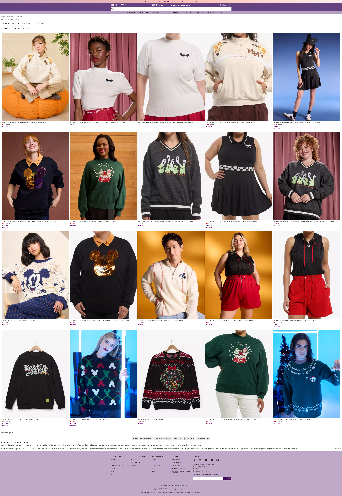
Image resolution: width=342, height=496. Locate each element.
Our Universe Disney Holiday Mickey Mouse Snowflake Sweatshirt (292, 419)
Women (155, 12)
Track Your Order (135, 462)
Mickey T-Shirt (189, 438)
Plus (164, 12)
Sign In (133, 459)
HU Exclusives (144, 12)
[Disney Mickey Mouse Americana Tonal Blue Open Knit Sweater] (35, 275)
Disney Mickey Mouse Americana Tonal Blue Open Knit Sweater (20, 320)
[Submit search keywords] (112, 9)
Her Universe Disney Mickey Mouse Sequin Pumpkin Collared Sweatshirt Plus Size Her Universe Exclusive (99, 320)
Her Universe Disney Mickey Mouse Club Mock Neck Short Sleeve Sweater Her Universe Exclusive (97, 122)
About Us (154, 459)
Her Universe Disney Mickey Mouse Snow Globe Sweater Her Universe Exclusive (93, 221)
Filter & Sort (40, 23)
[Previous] (145, 1)
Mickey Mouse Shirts (145, 438)
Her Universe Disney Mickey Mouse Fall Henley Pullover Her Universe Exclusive (24, 122)
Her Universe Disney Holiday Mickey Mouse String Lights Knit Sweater (89, 419)
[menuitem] (230, 5)
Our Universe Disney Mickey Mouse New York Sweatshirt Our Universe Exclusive (160, 320)
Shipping (113, 471)
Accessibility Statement (178, 468)
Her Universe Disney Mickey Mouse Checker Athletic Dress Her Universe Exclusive (297, 122)
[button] (223, 5)
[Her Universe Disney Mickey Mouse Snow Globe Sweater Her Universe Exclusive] (103, 176)
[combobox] (171, 9)
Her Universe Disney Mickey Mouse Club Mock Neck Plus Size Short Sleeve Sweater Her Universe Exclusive (168, 122)
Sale (220, 12)
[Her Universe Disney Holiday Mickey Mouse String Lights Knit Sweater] (103, 374)
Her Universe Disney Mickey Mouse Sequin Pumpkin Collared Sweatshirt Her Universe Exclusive (29, 221)
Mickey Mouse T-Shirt (203, 438)
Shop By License (185, 5)
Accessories (187, 12)
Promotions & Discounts (117, 465)
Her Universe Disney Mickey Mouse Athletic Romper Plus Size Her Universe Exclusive (229, 320)
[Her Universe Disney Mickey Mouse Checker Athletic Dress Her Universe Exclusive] (306, 77)
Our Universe (174, 12)
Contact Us (113, 459)
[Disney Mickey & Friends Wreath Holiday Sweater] (171, 374)
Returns (113, 468)
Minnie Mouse (178, 438)
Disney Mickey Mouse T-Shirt (163, 438)
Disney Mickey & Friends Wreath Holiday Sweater (152, 419)
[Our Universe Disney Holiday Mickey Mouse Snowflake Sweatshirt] (306, 374)
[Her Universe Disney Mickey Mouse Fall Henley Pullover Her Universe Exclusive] (35, 77)
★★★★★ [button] (276, 126)
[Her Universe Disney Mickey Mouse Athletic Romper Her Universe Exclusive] (306, 275)
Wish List (133, 465)
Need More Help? (115, 474)
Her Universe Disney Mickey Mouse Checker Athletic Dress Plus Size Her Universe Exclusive (231, 221)
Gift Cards (113, 462)
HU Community (156, 465)
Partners (154, 471)
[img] (194, 460)
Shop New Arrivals (175, 5)
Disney (135, 438)
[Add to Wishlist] (67, 34)
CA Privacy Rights (176, 462)
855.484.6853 (190, 492)
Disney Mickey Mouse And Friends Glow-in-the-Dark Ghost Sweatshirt (22, 419)
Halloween (131, 12)
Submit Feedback (206, 471)
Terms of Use (176, 465)
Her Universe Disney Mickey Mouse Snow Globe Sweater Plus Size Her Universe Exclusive (231, 419)
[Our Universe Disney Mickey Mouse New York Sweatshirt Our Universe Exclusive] (171, 275)
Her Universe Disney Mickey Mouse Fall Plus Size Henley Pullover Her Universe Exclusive (230, 122)
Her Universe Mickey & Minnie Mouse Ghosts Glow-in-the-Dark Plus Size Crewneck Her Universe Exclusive (304, 221)
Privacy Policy (176, 459)
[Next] (196, 1)
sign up (227, 478)
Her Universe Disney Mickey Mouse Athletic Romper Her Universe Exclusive (295, 320)
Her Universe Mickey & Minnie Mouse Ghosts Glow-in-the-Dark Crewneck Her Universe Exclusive (165, 221)
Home (198, 12)
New (121, 12)
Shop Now (178, 1)
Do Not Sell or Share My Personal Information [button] (181, 472)
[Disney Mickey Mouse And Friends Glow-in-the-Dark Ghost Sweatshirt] (35, 374)
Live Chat (211, 464)
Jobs (153, 468)
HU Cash (154, 462)
